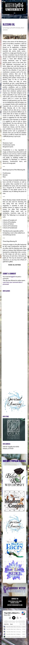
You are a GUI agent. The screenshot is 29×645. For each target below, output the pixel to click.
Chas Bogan (7, 27)
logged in (13, 276)
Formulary (18, 27)
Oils (22, 27)
